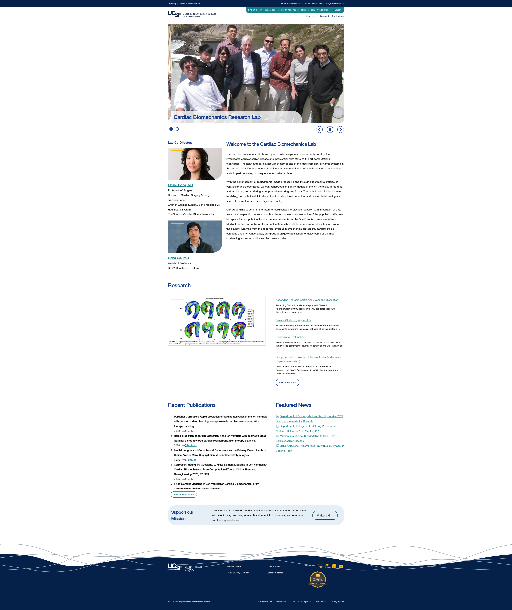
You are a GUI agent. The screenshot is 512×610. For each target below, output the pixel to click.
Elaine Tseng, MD (180, 185)
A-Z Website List (265, 602)
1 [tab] (171, 129)
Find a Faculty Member (238, 572)
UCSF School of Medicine (292, 3)
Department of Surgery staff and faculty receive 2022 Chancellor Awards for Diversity (309, 419)
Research (324, 16)
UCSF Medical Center (314, 3)
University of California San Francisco (184, 3)
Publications (338, 16)
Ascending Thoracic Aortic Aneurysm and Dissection (307, 299)
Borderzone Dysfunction (290, 336)
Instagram (327, 566)
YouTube (341, 566)
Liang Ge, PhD (178, 258)
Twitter (320, 566)
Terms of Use (320, 602)
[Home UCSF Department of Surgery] (197, 568)
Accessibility (281, 602)
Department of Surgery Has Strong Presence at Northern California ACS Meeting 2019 (306, 428)
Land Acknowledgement (301, 602)
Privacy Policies (337, 602)
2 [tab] (177, 129)
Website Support (275, 572)
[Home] (192, 14)
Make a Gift (325, 515)
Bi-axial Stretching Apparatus (293, 320)
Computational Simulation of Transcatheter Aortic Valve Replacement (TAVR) (308, 359)
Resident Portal (308, 10)
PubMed (191, 430)
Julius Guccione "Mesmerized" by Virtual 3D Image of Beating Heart (310, 448)
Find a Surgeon (255, 10)
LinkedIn (334, 566)
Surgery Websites (334, 3)
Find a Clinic (269, 10)
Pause (330, 129)
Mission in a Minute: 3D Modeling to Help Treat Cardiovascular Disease (305, 438)
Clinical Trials (323, 10)
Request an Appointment (288, 10)
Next (340, 129)
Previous (319, 129)
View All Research (287, 382)
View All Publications (184, 494)
